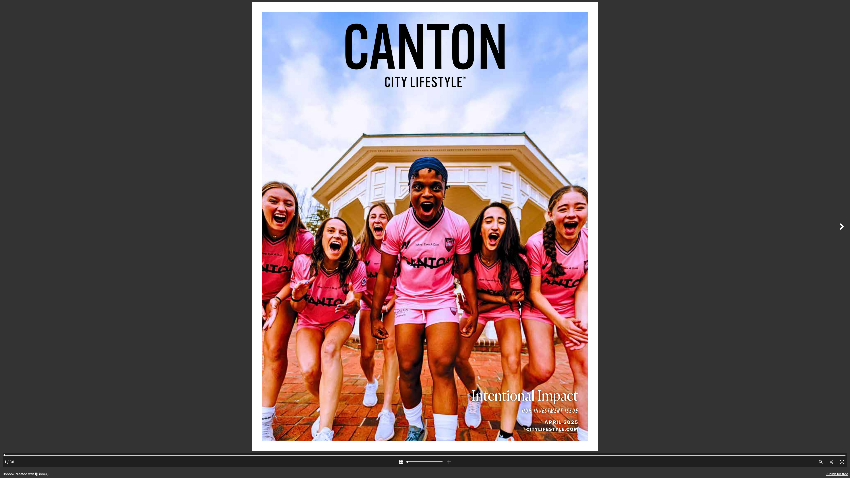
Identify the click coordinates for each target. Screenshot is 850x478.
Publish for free (837, 474)
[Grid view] (401, 461)
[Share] (831, 461)
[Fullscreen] (842, 461)
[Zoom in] (448, 461)
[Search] (820, 461)
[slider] (425, 462)
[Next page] (841, 235)
